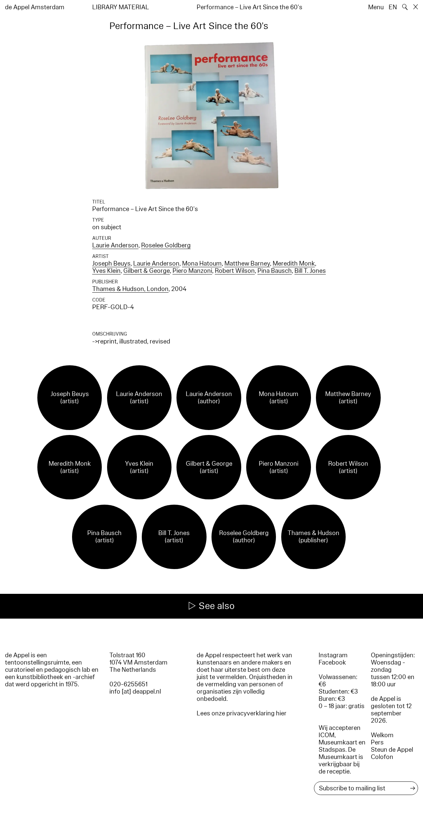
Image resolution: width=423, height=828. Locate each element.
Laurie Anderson (115, 245)
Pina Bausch (274, 271)
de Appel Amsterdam (34, 7)
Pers (377, 742)
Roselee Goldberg (166, 245)
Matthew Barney (247, 263)
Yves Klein (106, 271)
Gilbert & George (146, 271)
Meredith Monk (294, 263)
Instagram (333, 655)
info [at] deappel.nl (135, 691)
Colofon (382, 757)
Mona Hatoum (202, 263)
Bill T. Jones (310, 271)
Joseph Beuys (111, 263)
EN (393, 7)
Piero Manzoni (192, 271)
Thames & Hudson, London (130, 289)
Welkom (382, 735)
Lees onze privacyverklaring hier (242, 713)
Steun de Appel (392, 749)
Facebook (332, 662)
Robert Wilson (235, 271)
